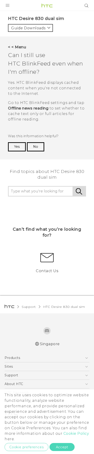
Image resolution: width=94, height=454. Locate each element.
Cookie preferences (26, 447)
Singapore (50, 344)
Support (29, 307)
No (35, 147)
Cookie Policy (76, 433)
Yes (17, 147)
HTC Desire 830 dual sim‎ (64, 307)
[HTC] (47, 5)
